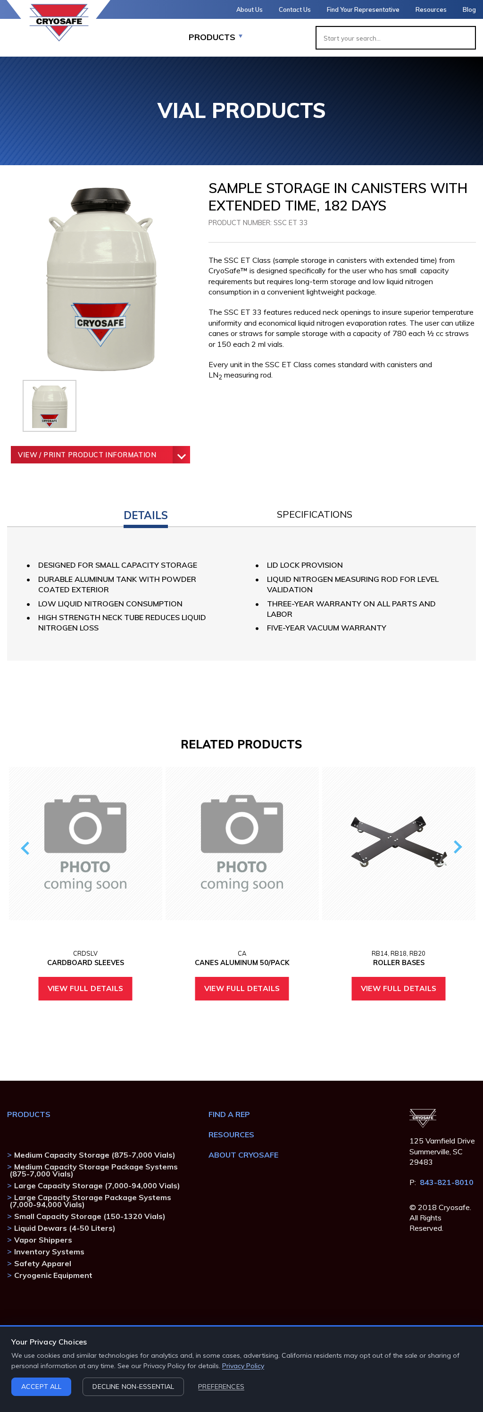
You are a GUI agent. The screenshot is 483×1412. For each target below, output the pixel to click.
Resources (431, 9)
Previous (26, 847)
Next (456, 847)
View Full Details (86, 988)
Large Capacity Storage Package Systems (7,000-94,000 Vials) (90, 1201)
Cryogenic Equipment (53, 1275)
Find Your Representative (363, 9)
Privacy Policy (243, 1366)
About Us (249, 9)
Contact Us (295, 9)
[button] (146, 513)
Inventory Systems (49, 1251)
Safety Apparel (42, 1263)
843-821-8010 (447, 1182)
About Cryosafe (243, 1155)
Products (28, 1114)
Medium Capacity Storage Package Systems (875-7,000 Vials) (93, 1170)
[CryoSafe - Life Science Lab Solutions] (59, 23)
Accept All (41, 1386)
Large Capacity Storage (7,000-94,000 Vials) (97, 1185)
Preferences (221, 1386)
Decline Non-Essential (133, 1386)
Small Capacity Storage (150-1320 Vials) (90, 1216)
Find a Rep (229, 1114)
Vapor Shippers (43, 1239)
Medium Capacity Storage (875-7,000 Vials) (94, 1155)
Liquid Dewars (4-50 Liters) (65, 1228)
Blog (469, 9)
